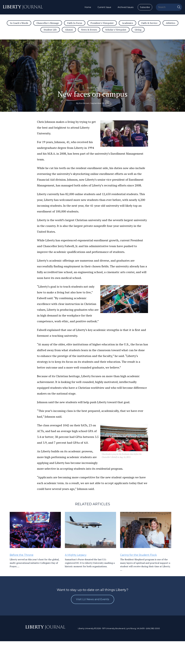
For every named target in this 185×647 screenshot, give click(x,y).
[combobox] (169, 7)
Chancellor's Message (47, 23)
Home (88, 7)
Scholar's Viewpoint (115, 29)
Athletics (170, 23)
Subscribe (145, 7)
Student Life (50, 29)
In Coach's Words (19, 23)
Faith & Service (149, 23)
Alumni (69, 29)
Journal (45, 629)
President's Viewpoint (102, 23)
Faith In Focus (74, 23)
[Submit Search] (179, 7)
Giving (138, 29)
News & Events (89, 29)
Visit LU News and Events (92, 599)
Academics (127, 23)
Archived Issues (125, 7)
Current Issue (104, 7)
